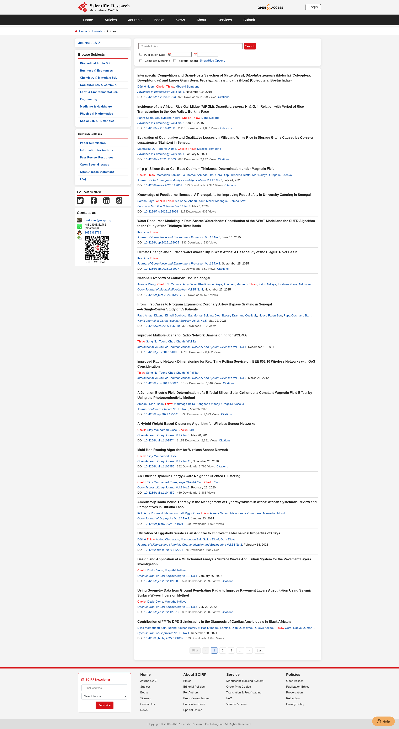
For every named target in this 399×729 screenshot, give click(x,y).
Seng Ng (147, 341)
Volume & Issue (236, 704)
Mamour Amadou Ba (200, 175)
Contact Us (147, 704)
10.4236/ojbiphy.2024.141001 (163, 523)
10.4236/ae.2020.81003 (160, 97)
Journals (135, 20)
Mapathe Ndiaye (175, 601)
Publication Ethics (297, 686)
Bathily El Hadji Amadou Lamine (209, 627)
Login (313, 7)
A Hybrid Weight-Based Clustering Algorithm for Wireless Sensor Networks (196, 423)
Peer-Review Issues (196, 698)
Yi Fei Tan (192, 372)
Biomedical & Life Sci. (95, 63)
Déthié (145, 539)
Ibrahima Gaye (287, 284)
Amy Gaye (190, 284)
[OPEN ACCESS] (270, 7)
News (180, 20)
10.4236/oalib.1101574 (159, 440)
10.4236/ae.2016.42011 (160, 128)
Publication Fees (194, 704)
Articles (111, 20)
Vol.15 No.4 (195, 289)
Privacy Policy (295, 704)
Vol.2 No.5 (183, 435)
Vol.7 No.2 (183, 487)
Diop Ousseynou (243, 627)
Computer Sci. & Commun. (98, 84)
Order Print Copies (238, 686)
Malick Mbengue (217, 201)
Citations (223, 97)
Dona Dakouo (210, 117)
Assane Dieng (146, 284)
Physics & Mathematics (96, 113)
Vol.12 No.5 (180, 409)
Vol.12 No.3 (189, 606)
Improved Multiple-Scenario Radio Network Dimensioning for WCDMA (192, 335)
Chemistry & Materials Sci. (98, 77)
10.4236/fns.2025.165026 (161, 211)
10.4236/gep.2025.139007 (161, 268)
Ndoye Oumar (302, 627)
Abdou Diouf (196, 201)
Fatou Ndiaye (267, 284)
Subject (145, 686)
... (240, 650)
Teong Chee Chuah (172, 341)
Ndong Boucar (177, 627)
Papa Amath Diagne (150, 315)
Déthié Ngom (146, 86)
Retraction (293, 698)
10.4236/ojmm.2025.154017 (162, 295)
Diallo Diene (150, 570)
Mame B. (246, 284)
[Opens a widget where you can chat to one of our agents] (383, 722)
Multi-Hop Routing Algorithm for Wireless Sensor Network (182, 450)
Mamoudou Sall (191, 539)
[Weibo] (119, 200)
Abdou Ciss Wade (167, 539)
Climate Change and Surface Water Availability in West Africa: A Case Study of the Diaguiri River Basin (217, 252)
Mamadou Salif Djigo (178, 513)
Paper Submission (93, 143)
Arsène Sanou (219, 513)
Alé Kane (181, 201)
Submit (249, 20)
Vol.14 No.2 (234, 544)
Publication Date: (154, 54)
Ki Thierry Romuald (150, 513)
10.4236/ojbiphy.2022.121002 (163, 638)
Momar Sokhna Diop (206, 315)
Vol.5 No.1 (239, 346)
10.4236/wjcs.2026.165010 (162, 325)
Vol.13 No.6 (212, 237)
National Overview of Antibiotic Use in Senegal (173, 278)
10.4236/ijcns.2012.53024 (161, 383)
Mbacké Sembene (209, 148)
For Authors (191, 692)
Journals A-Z (148, 680)
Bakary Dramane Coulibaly (239, 315)
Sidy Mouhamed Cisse (157, 429)
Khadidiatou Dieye (210, 284)
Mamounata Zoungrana (245, 513)
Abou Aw (229, 284)
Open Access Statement (97, 171)
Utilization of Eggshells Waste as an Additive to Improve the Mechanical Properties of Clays (208, 533)
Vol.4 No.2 (177, 123)
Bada (164, 403)
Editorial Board (188, 60)
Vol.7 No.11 (183, 461)
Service (233, 674)
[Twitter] (80, 200)
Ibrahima (147, 232)
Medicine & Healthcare (96, 106)
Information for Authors (96, 150)
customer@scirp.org (98, 220)
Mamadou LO (146, 148)
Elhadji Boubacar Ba (178, 315)
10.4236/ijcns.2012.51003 (161, 352)
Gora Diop (222, 175)
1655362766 (93, 232)
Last (259, 650)
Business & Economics (96, 70)
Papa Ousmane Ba (296, 315)
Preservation (294, 692)
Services (225, 20)
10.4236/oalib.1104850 (159, 492)
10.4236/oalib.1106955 (159, 466)
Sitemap (145, 698)
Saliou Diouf (211, 539)
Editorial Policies (194, 686)
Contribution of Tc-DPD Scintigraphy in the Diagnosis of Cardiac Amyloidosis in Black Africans (214, 621)
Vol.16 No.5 (183, 206)
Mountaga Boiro (184, 403)
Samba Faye (145, 201)
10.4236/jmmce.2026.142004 (163, 549)
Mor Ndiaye (259, 175)
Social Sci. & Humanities (97, 120)
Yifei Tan (191, 341)
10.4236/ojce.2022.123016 (162, 612)
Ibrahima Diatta (240, 175)
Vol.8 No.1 (177, 91)
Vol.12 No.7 (214, 180)
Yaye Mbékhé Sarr (191, 482)
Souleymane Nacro (167, 117)
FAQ (83, 178)
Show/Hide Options (212, 60)
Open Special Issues (94, 164)
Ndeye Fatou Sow (270, 315)
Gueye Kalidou (265, 627)
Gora (200, 513)
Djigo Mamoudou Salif (151, 627)
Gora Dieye (227, 539)
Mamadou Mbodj (274, 513)
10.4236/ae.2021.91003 (160, 159)
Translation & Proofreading (243, 692)
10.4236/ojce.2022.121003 (162, 581)
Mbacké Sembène (188, 86)
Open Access (294, 680)
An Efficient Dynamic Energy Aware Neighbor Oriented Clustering (188, 476)
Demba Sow (237, 201)
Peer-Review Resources (96, 157)
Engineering (88, 99)
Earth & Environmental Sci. (99, 92)
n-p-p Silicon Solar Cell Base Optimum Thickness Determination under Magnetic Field (206, 169)
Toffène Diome (166, 148)
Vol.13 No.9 (212, 263)
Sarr (186, 429)
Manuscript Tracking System (245, 680)
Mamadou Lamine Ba (171, 175)
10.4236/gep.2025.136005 (161, 242)
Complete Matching (157, 60)
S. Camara (169, 284)
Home (88, 20)
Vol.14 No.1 (181, 518)
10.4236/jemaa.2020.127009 (163, 185)
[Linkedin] (106, 200)
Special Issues (192, 710)
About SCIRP (195, 674)
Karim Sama (145, 117)
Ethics (187, 680)
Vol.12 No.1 (189, 575)
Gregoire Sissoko (280, 175)
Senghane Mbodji (208, 403)
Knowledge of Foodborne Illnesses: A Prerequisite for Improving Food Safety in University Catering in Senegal (224, 194)
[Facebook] (94, 200)
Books (159, 20)
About (201, 20)
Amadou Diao (146, 403)
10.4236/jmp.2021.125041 (161, 414)
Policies (293, 674)
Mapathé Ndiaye (175, 570)
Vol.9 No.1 (177, 154)
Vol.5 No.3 (239, 377)
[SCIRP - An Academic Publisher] (104, 7)
